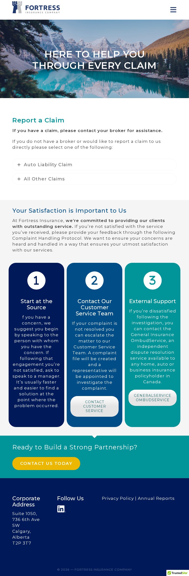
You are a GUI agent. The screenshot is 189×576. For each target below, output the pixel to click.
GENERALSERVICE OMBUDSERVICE (152, 397)
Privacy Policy (118, 498)
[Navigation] (173, 10)
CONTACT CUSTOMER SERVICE (94, 406)
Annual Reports (156, 498)
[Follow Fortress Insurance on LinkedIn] (61, 508)
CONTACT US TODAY (46, 463)
